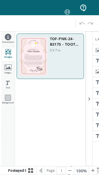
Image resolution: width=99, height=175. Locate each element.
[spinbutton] (61, 170)
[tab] (8, 39)
